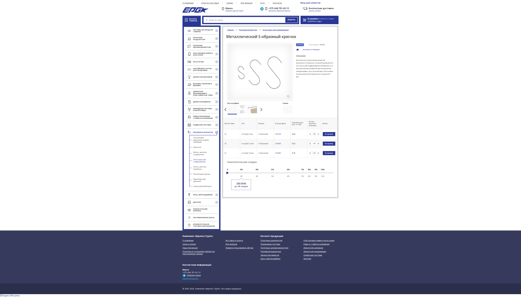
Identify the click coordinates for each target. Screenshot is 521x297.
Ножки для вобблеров (202, 186)
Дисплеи (307, 259)
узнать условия (315, 11)
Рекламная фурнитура (248, 30)
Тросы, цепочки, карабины (200, 168)
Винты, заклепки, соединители (200, 153)
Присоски (197, 147)
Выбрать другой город (234, 11)
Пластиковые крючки (201, 174)
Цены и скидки (189, 244)
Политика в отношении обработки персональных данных (198, 252)
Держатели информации (314, 251)
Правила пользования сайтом (239, 248)
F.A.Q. (262, 3)
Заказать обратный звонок (279, 11)
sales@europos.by (190, 278)
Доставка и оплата (234, 240)
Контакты (277, 3)
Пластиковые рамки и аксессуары (318, 240)
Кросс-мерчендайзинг (270, 259)
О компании (187, 3)
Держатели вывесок (269, 255)
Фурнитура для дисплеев (199, 180)
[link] (288, 96)
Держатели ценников (313, 248)
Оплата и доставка (210, 3)
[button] (291, 20)
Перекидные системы (270, 244)
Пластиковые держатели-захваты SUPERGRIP (201, 140)
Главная (230, 30)
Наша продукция (190, 248)
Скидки (229, 3)
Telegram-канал (193, 275)
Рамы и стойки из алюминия (316, 244)
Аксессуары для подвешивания (199, 160)
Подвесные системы (312, 255)
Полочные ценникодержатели (274, 248)
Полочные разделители (271, 240)
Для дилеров (246, 3)
